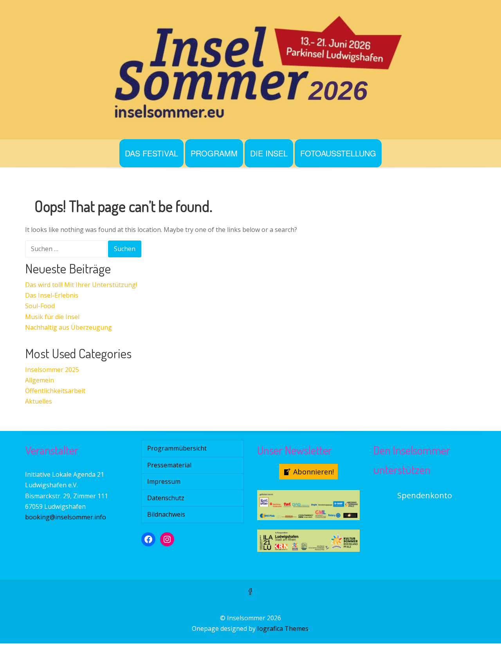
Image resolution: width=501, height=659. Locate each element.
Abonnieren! (313, 471)
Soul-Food (40, 306)
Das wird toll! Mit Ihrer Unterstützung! (81, 284)
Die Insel (269, 153)
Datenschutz (165, 498)
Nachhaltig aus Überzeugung (68, 327)
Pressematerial (169, 465)
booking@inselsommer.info (65, 517)
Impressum (163, 481)
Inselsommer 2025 (52, 369)
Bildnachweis (166, 514)
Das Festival (151, 153)
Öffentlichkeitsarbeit (55, 390)
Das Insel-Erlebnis (51, 295)
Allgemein (39, 380)
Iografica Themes (282, 628)
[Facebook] (250, 592)
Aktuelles (38, 401)
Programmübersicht (177, 448)
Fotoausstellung (338, 153)
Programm (214, 153)
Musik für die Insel (52, 316)
